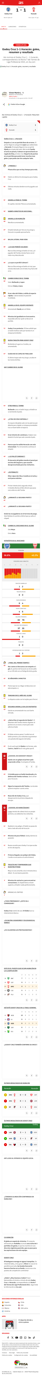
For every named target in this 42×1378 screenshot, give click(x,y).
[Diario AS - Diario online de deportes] (21, 2)
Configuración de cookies (21, 1355)
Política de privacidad (22, 1353)
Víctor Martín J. (15, 93)
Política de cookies (7, 1355)
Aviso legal (12, 1353)
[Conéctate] (39, 3)
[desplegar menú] (3, 2)
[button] (4, 104)
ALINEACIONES (12, 27)
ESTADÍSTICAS (22, 27)
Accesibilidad (33, 1355)
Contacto (4, 1353)
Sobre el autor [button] (13, 96)
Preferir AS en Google (18, 104)
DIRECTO (3, 27)
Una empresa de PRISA (21, 1363)
